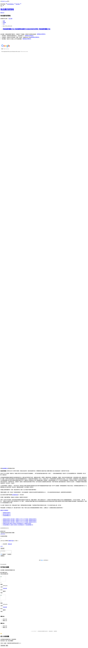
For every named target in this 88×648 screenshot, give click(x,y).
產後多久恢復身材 (4, 510)
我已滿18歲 (3, 645)
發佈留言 (2, 555)
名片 (4, 23)
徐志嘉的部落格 (7, 9)
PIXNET (35, 631)
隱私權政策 (51, 631)
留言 (12, 540)
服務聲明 (55, 631)
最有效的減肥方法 (7, 514)
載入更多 (2, 548)
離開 (7, 645)
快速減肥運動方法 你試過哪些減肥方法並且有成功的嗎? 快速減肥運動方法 (26, 29)
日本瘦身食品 (15, 494)
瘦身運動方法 (5, 468)
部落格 (4, 22)
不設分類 (10, 18)
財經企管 (10, 544)
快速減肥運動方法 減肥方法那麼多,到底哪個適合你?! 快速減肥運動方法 (18, 524)
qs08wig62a (2, 533)
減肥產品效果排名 (7, 512)
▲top (1, 546)
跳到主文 (2, 12)
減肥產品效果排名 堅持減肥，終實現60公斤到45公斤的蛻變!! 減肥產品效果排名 (20, 519)
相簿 (4, 21)
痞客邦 (9, 540)
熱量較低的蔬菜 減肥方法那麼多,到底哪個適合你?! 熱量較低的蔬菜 (17, 523)
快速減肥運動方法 (7, 515)
